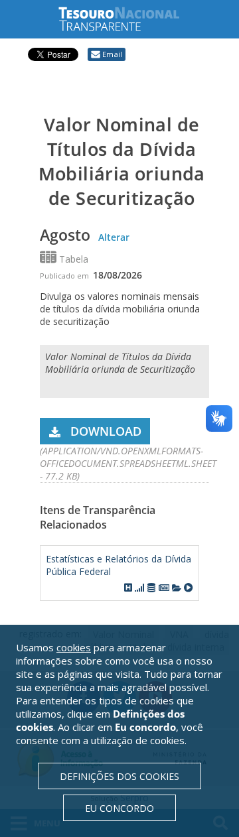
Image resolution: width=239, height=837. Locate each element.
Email (112, 54)
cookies (73, 647)
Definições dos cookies (119, 776)
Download (105, 431)
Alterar (113, 237)
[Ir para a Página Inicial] (129, 19)
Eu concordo (119, 808)
